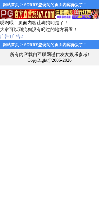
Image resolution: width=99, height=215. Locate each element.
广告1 (5, 36)
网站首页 (11, 5)
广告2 (17, 36)
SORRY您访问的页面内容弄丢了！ (55, 5)
